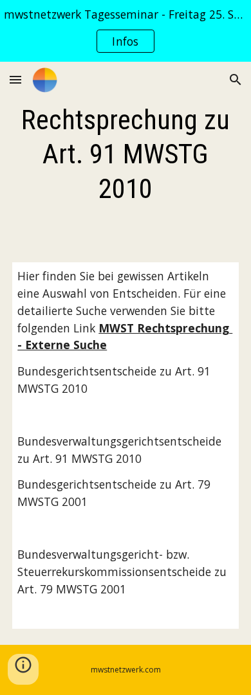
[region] (125, 31)
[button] (15, 79)
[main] (125, 154)
